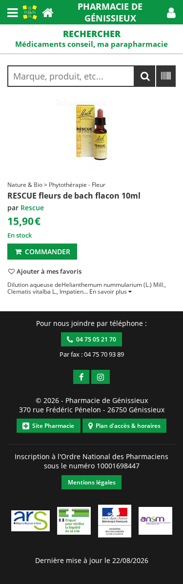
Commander (46, 251)
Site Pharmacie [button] (51, 426)
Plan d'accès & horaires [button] (127, 426)
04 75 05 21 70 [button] (94, 339)
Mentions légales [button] (92, 482)
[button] (171, 12)
